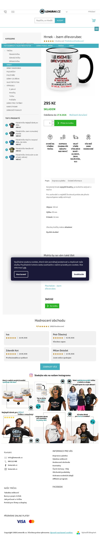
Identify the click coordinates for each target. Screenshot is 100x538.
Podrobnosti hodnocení (74, 41)
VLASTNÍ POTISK (13, 82)
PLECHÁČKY (11, 71)
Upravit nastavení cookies (61, 532)
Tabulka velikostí (11, 493)
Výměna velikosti (60, 459)
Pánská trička (14, 54)
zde (24, 267)
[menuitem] (17, 46)
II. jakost (12, 89)
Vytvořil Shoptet (89, 532)
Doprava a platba (60, 456)
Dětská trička (14, 61)
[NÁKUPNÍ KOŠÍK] (94, 20)
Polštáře (12, 99)
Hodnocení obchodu (50, 320)
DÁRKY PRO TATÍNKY (14, 103)
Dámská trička (14, 57)
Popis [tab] (47, 181)
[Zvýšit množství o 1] (53, 121)
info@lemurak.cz (15, 457)
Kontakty (57, 465)
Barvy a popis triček (12, 496)
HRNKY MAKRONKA (14, 68)
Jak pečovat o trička (13, 499)
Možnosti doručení (78, 115)
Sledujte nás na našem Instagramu (53, 375)
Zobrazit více (50, 366)
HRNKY (9, 65)
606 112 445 (12, 461)
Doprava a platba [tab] (58, 181)
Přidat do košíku (67, 123)
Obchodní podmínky (61, 472)
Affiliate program (60, 479)
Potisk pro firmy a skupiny (15, 502)
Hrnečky (12, 92)
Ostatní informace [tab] (75, 181)
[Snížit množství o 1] (53, 124)
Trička (11, 96)
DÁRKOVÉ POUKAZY (14, 110)
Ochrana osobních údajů (63, 475)
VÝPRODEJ (11, 85)
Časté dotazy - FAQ (61, 469)
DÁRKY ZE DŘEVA (13, 78)
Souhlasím (79, 274)
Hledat (60, 20)
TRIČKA (9, 50)
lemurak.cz (12, 465)
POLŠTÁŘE (11, 75)
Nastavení (21, 274)
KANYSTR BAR (12, 106)
